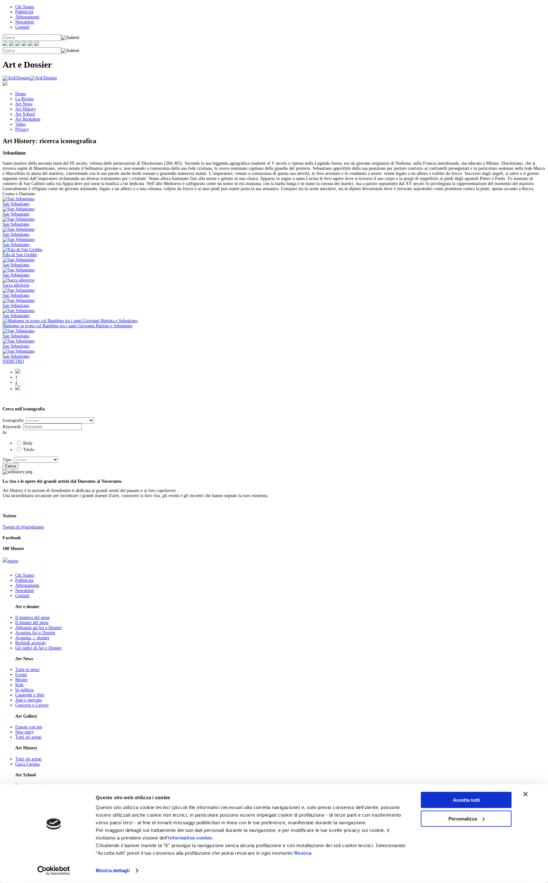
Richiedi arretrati (30, 643)
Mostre (21, 679)
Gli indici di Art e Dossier (38, 648)
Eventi (21, 674)
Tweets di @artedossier (23, 527)
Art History (25, 109)
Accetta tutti (466, 800)
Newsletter (24, 22)
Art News (23, 104)
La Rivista (24, 98)
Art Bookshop (27, 119)
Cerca (10, 466)
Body (27, 443)
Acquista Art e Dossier (35, 632)
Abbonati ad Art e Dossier (38, 627)
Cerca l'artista (27, 764)
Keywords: (12, 426)
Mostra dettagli (113, 870)
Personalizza (462, 818)
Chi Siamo (24, 6)
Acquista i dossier (32, 637)
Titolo (28, 449)
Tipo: (7, 459)
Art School (25, 114)
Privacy (22, 129)
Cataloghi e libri (29, 695)
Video (20, 124)
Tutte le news (27, 669)
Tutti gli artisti (28, 737)
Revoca (303, 853)
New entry (24, 732)
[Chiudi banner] (525, 794)
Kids (19, 684)
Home (20, 93)
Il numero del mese (32, 617)
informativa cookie (190, 837)
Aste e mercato (28, 700)
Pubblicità (24, 12)
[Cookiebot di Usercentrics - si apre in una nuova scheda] (54, 870)
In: (5, 432)
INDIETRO (13, 361)
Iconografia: (13, 420)
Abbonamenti (27, 17)
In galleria (24, 689)
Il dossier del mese (32, 622)
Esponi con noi (28, 727)
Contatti (22, 27)
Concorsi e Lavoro (32, 705)
